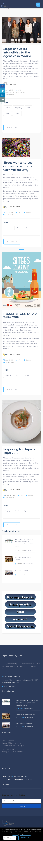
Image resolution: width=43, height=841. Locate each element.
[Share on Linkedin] (2, 95)
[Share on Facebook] (2, 86)
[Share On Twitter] (2, 90)
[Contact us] (2, 99)
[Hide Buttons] (1, 103)
